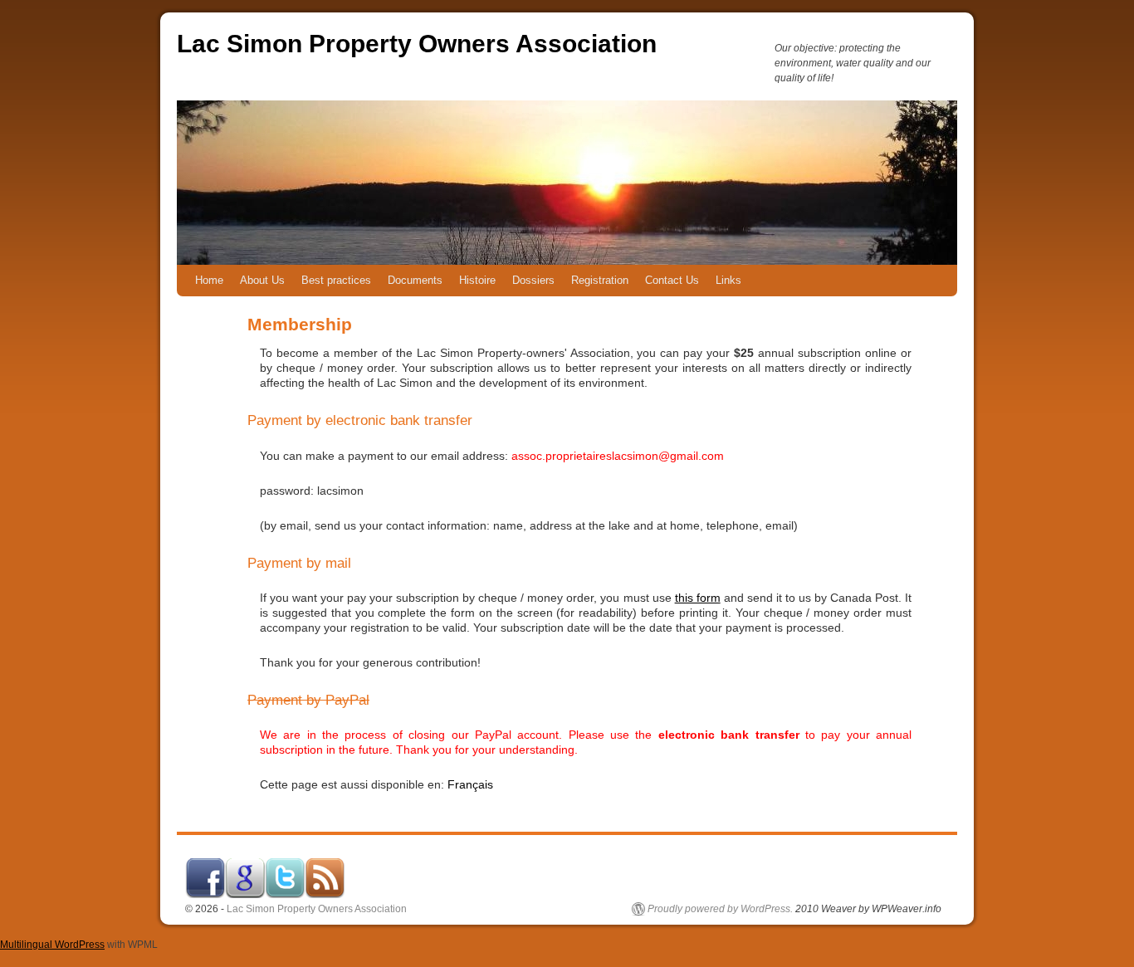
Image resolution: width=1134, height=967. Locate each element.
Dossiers (533, 280)
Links (728, 280)
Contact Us (672, 280)
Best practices (336, 280)
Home (209, 280)
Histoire (477, 280)
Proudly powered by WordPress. (720, 909)
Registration (599, 280)
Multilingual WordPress (52, 944)
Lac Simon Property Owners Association (417, 43)
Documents (415, 280)
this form (698, 597)
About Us (262, 280)
